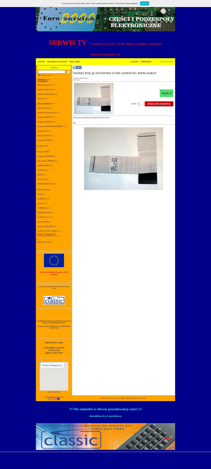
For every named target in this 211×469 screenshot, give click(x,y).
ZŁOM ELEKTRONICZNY (46, 235)
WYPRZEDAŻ (42, 208)
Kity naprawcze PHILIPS (45, 161)
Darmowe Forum (114, 398)
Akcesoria (40, 203)
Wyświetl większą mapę (54, 392)
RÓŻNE (40, 174)
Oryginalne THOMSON (45, 156)
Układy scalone (42, 108)
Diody (39, 194)
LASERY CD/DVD (43, 165)
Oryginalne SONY (43, 135)
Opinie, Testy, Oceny (139, 398)
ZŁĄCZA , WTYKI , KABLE (47, 231)
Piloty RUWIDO (42, 222)
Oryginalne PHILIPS (44, 117)
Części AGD (41, 179)
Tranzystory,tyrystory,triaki (46, 112)
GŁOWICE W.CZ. (43, 217)
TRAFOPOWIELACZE (45, 184)
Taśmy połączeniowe (44, 103)
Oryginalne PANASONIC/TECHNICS (49, 126)
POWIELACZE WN (44, 212)
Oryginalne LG (42, 131)
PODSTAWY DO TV (44, 89)
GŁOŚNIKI (41, 199)
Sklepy (123, 398)
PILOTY (40, 99)
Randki (129, 398)
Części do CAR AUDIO (45, 226)
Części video (41, 170)
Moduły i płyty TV (44, 85)
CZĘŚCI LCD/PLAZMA (45, 94)
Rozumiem (144, 3)
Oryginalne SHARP (43, 140)
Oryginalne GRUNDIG (45, 122)
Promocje (104, 398)
